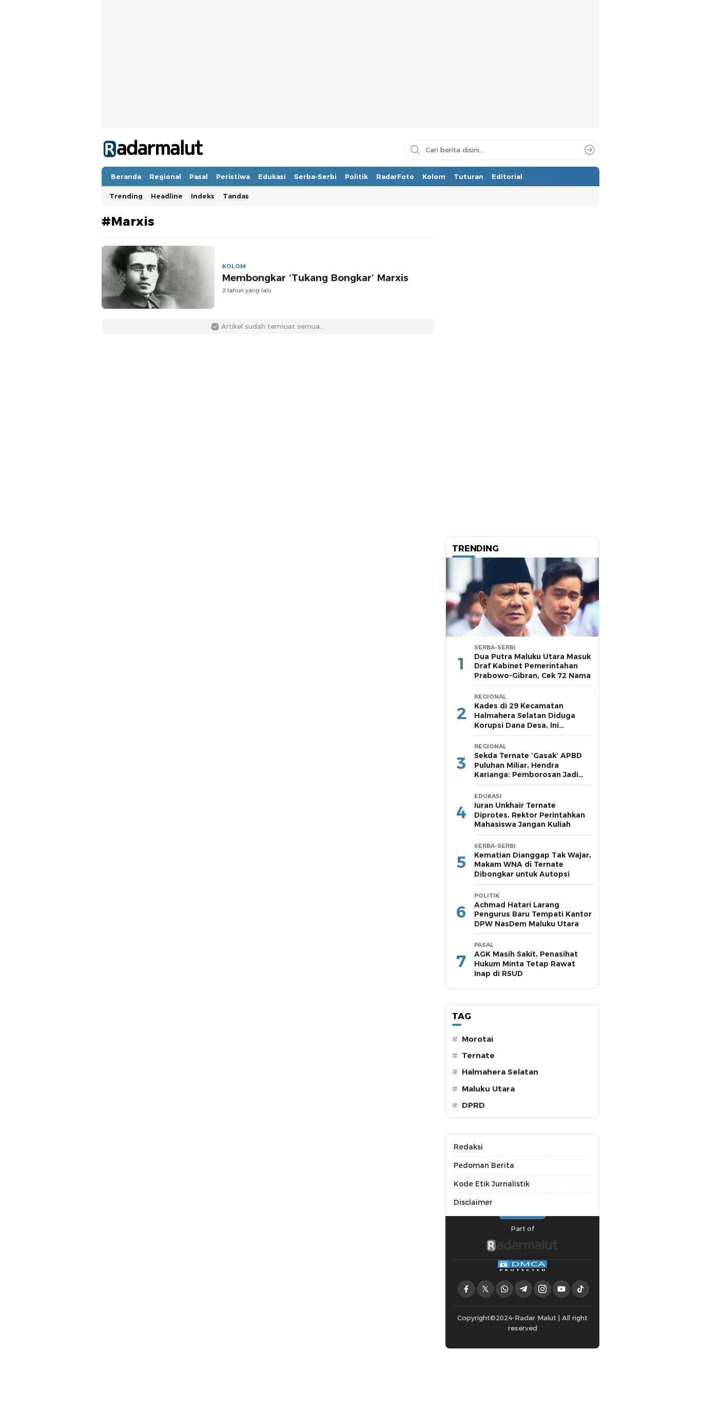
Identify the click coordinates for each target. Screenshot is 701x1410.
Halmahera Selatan (500, 1072)
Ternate (478, 1055)
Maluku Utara (488, 1089)
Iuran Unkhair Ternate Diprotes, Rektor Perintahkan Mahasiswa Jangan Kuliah (529, 814)
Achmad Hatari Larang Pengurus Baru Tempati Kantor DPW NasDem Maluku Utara (533, 914)
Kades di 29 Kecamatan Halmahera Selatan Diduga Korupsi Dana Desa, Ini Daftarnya (524, 720)
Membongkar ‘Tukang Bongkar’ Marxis (315, 278)
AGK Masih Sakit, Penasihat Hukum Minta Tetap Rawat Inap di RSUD (526, 963)
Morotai (477, 1039)
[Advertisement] (350, 95)
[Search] (589, 150)
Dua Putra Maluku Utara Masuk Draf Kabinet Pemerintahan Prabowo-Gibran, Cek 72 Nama (532, 666)
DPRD (473, 1105)
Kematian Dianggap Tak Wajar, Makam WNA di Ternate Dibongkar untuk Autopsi (532, 864)
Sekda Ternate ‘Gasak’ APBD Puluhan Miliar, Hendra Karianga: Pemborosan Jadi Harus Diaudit (528, 769)
